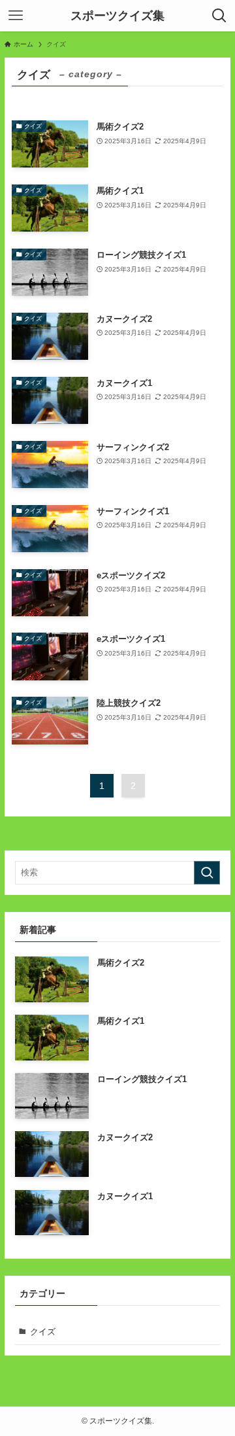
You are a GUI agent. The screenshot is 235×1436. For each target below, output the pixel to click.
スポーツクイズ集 (117, 16)
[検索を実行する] (207, 872)
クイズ (42, 1332)
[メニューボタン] (15, 15)
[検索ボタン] (219, 15)
